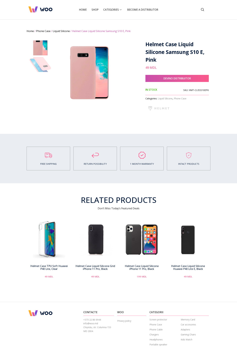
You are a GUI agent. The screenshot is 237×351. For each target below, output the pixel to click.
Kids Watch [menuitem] (186, 339)
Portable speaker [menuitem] (158, 344)
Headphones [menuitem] (156, 339)
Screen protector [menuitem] (158, 319)
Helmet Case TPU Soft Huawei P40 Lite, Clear (49, 267)
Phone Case (43, 31)
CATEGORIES (111, 9)
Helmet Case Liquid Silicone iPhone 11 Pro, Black (142, 267)
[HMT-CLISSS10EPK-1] (89, 72)
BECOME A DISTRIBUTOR (142, 9)
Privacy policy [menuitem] (124, 320)
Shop (95, 9)
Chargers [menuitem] (154, 334)
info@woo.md (90, 323)
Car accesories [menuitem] (188, 324)
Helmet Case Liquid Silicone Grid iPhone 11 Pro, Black (95, 267)
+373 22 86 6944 (92, 319)
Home (83, 9)
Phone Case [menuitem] (155, 324)
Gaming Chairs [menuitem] (188, 334)
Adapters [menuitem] (185, 329)
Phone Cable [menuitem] (156, 329)
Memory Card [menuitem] (188, 319)
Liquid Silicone (61, 31)
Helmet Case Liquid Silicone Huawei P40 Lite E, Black (188, 267)
